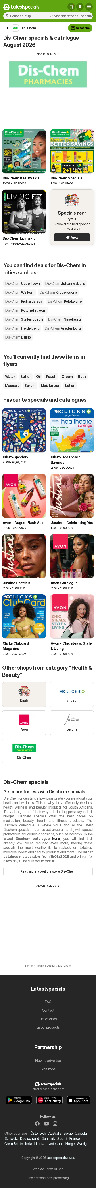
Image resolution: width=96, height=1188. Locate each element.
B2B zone (48, 1069)
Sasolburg (64, 319)
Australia (54, 1133)
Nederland (55, 1143)
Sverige (82, 1143)
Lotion (70, 385)
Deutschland (29, 1138)
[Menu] (89, 7)
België (68, 1133)
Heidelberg (22, 328)
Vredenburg (63, 328)
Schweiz (11, 1138)
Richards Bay (23, 301)
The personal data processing (48, 1178)
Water (10, 376)
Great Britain (13, 1143)
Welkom (19, 292)
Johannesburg (65, 283)
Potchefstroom (25, 310)
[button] (80, 7)
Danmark (48, 1138)
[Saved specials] (71, 7)
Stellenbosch (24, 319)
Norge (70, 1143)
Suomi (62, 1138)
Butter (25, 376)
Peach (51, 376)
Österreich (38, 1133)
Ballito (18, 337)
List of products (48, 1027)
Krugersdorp (58, 292)
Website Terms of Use (48, 1169)
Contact (48, 1010)
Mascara (12, 385)
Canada (81, 1133)
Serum (30, 385)
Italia (28, 1143)
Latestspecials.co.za (60, 1158)
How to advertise (48, 1060)
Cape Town (22, 283)
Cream (67, 376)
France (74, 1138)
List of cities (48, 1019)
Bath (82, 376)
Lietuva (39, 1143)
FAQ (48, 1002)
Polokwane (65, 301)
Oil (38, 376)
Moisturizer (50, 385)
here (56, 838)
